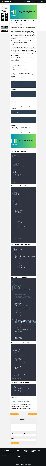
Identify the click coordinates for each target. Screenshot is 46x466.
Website (12, 438)
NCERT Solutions (30, 1)
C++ (17, 404)
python (18, 406)
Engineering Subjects (21, 1)
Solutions (36, 1)
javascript (13, 406)
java (29, 404)
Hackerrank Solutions (15, 408)
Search (2, 6)
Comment (13, 423)
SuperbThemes (29, 464)
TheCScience (7, 1)
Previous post (14, 414)
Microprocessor (26, 458)
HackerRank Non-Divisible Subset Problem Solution (22, 399)
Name (12, 433)
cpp (23, 406)
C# (14, 404)
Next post (32, 414)
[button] (35, 153)
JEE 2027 (41, 1)
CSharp (27, 406)
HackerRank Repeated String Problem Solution (21, 401)
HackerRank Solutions (24, 404)
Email (25, 433)
